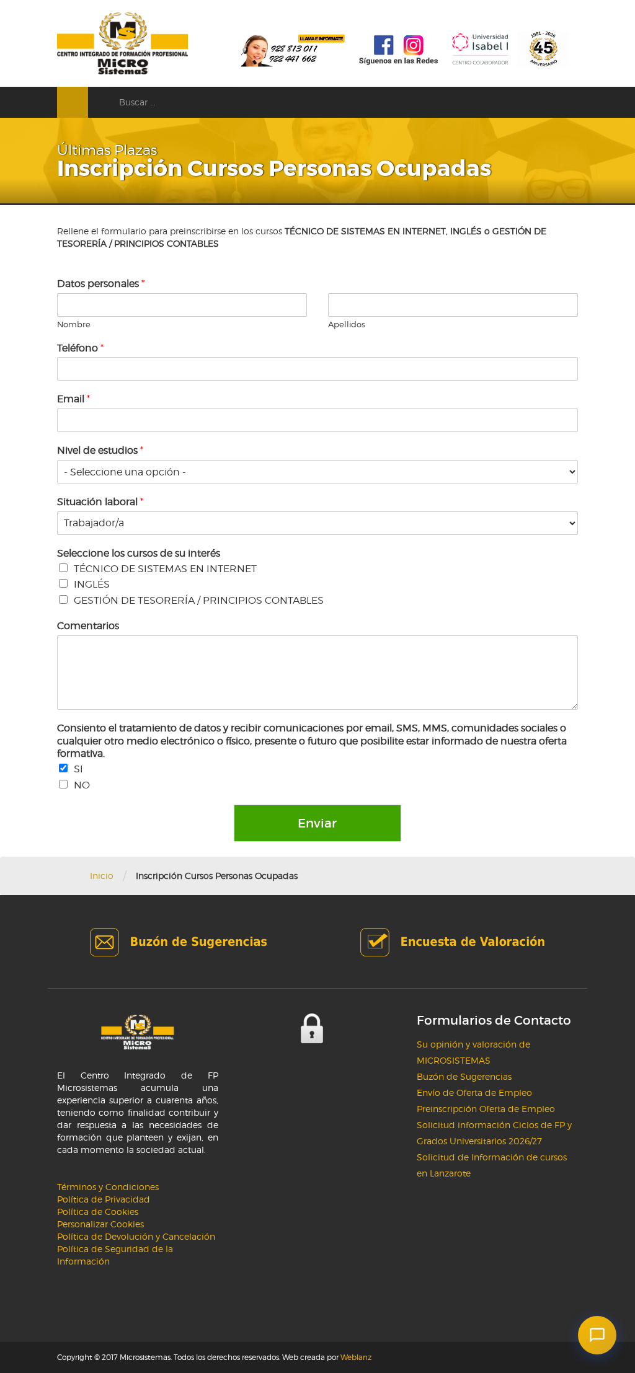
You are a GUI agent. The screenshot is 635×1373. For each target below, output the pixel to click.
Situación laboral (100, 502)
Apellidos (346, 324)
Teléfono (80, 348)
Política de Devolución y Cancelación (136, 1236)
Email (73, 399)
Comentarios (88, 626)
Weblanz (355, 1357)
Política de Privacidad (103, 1199)
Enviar (317, 823)
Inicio (101, 875)
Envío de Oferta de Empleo (474, 1092)
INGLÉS (92, 584)
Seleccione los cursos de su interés (138, 553)
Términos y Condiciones (108, 1186)
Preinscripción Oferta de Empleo (486, 1108)
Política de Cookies (97, 1211)
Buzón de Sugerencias (464, 1076)
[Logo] (122, 43)
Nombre (74, 324)
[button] (597, 1335)
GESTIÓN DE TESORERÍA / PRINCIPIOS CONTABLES (199, 600)
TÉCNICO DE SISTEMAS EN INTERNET (165, 569)
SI (78, 769)
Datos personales (100, 283)
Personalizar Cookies (100, 1224)
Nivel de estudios (100, 450)
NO (82, 785)
